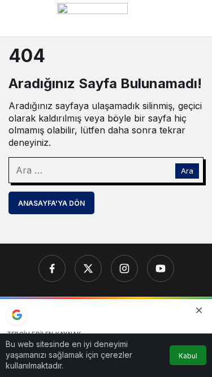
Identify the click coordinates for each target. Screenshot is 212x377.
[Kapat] (199, 310)
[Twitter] (88, 268)
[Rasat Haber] (92, 17)
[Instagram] (124, 268)
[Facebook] (52, 268)
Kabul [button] (188, 356)
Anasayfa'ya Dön (51, 203)
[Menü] (17, 18)
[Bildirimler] (194, 18)
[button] (172, 18)
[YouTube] (160, 268)
